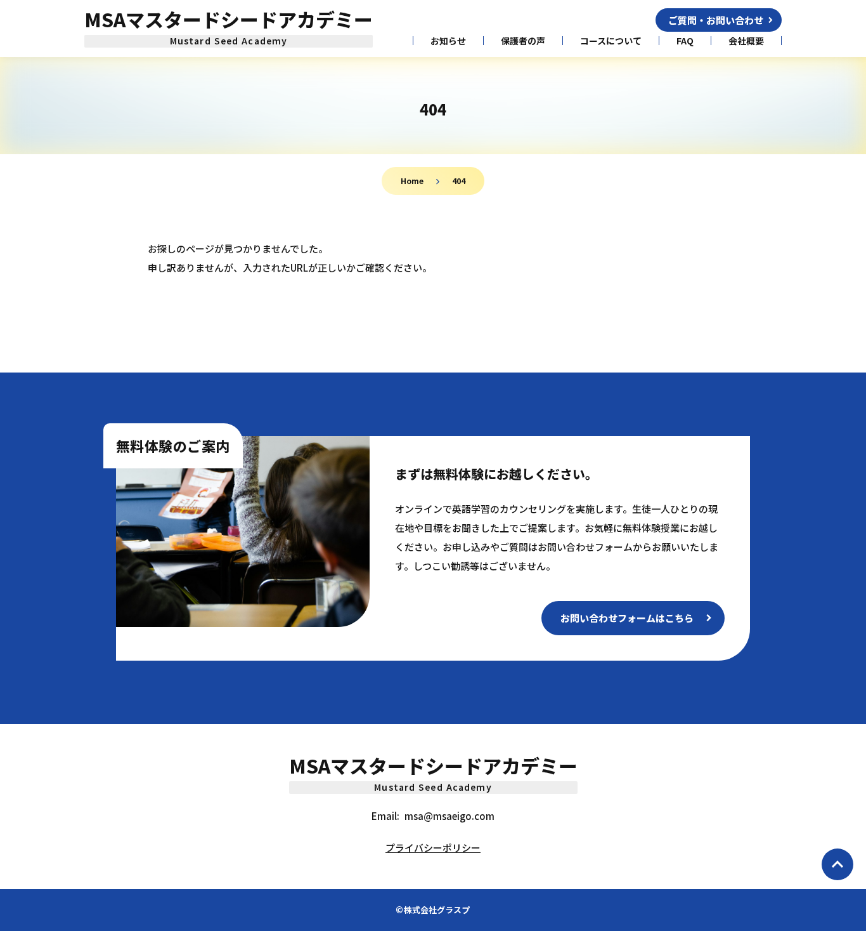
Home (412, 180)
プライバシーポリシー (433, 847)
